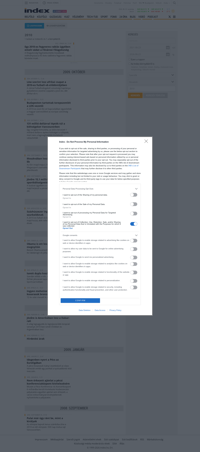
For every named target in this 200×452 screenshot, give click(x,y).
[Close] (147, 142)
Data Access (100, 310)
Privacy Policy (115, 310)
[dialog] (100, 226)
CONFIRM (80, 300)
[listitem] (100, 188)
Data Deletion (84, 310)
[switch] (133, 195)
